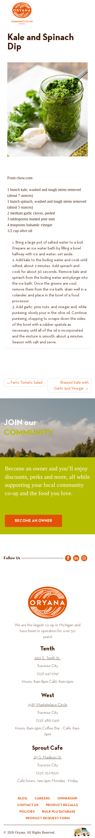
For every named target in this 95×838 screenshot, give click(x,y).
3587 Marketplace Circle (47, 705)
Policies (27, 811)
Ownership (67, 798)
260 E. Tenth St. (47, 658)
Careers (42, 798)
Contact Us (27, 805)
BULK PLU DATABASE (59, 811)
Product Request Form (48, 818)
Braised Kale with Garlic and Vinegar (71, 386)
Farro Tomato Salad (26, 383)
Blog (22, 798)
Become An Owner (33, 521)
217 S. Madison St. (47, 757)
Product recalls (62, 805)
